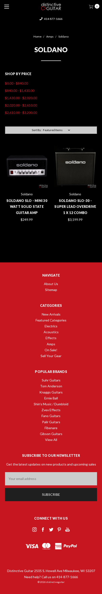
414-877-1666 (52, 19)
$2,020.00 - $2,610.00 (21, 105)
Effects (51, 338)
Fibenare (51, 428)
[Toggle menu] (6, 6)
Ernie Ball (51, 398)
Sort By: (37, 130)
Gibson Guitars (51, 434)
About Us (51, 284)
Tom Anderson (51, 386)
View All (51, 440)
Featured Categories (51, 320)
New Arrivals (51, 314)
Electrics (51, 326)
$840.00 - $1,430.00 (19, 91)
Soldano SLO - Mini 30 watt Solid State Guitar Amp (26, 206)
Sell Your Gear (51, 356)
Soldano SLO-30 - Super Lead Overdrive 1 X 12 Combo (75, 206)
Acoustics (51, 332)
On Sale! (51, 350)
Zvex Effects (51, 410)
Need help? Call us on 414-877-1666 (51, 577)
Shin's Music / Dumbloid (51, 404)
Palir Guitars (51, 422)
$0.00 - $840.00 (16, 83)
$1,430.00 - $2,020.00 (21, 98)
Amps (51, 344)
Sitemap (51, 290)
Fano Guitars (51, 416)
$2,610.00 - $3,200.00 (21, 113)
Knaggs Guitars (51, 392)
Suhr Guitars (51, 380)
